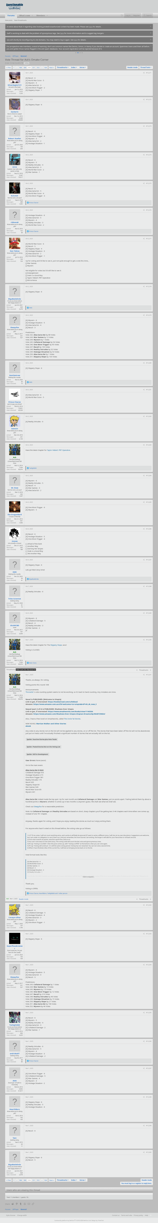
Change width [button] (22, 1215)
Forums (11, 15)
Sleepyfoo (38, 806)
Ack (8, 63)
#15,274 (148, 155)
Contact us (115, 1215)
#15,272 (148, 99)
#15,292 (148, 905)
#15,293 (148, 934)
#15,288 (148, 586)
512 (38, 67)
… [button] (16, 67)
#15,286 (148, 529)
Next (51, 67)
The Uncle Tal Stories (72, 719)
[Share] (143, 73)
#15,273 (148, 126)
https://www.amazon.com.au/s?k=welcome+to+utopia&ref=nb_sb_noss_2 (65, 704)
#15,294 (148, 965)
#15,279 (148, 315)
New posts (8, 20)
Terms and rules (126, 1215)
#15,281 (148, 390)
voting (26, 63)
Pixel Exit (101, 1220)
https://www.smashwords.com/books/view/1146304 (70, 711)
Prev (9, 67)
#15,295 (148, 1013)
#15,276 (148, 210)
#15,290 (148, 640)
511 (34, 67)
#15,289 (148, 613)
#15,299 (148, 1126)
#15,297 (148, 1068)
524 (45, 67)
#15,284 (148, 476)
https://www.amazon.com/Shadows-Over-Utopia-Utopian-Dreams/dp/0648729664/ (69, 714)
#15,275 (148, 183)
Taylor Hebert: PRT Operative (58, 450)
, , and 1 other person (48, 893)
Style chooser (10, 1215)
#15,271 (148, 73)
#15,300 (148, 1152)
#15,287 (148, 560)
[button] (32, 15)
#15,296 (148, 1041)
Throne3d (29, 692)
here (90, 26)
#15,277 (148, 239)
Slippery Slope (56, 645)
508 (20, 67)
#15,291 (148, 675)
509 (25, 67)
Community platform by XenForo (72, 1220)
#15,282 (148, 416)
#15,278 (148, 286)
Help (146, 1215)
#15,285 (148, 502)
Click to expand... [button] (88, 877)
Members (40, 15)
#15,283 (148, 445)
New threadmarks (20, 20)
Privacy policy (138, 1215)
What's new (24, 15)
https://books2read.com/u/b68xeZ (63, 702)
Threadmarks (10, 670)
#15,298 (148, 1097)
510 (29, 67)
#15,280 (148, 363)
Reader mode (23, 899)
